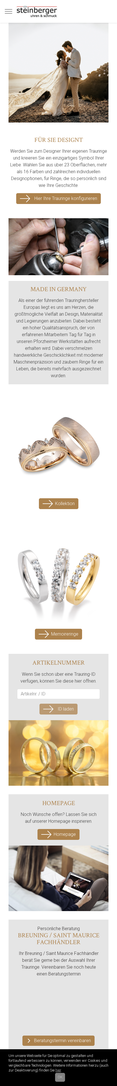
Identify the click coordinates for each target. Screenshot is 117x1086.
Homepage (65, 834)
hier (58, 1070)
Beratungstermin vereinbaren (62, 1040)
